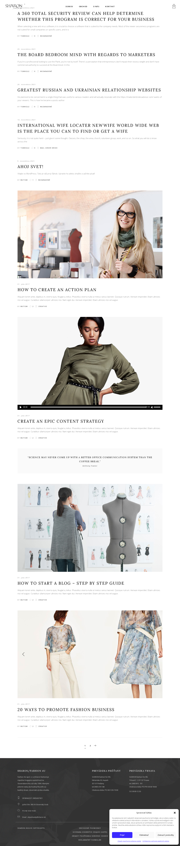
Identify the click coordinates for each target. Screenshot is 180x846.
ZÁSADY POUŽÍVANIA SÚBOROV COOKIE (90, 836)
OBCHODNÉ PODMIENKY (90, 828)
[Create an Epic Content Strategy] (90, 361)
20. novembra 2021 (27, 84)
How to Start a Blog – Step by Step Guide (71, 583)
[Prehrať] (20, 407)
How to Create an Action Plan (57, 289)
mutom (24, 180)
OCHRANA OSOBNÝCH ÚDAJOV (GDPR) (90, 832)
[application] (90, 407)
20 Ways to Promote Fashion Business (66, 709)
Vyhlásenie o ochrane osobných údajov (155, 841)
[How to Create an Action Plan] (90, 234)
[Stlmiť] (152, 407)
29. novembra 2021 (27, 49)
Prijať (122, 835)
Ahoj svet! (30, 166)
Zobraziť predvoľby (166, 835)
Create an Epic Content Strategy (61, 421)
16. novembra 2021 (27, 120)
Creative (42, 306)
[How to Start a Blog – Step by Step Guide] (90, 528)
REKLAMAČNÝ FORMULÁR (90, 840)
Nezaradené (46, 36)
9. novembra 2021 (26, 161)
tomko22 (25, 36)
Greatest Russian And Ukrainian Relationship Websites (89, 90)
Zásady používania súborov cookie (129, 841)
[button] (174, 812)
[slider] (157, 407)
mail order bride (49, 148)
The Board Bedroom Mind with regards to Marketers (86, 54)
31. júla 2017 (24, 284)
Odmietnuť (144, 835)
